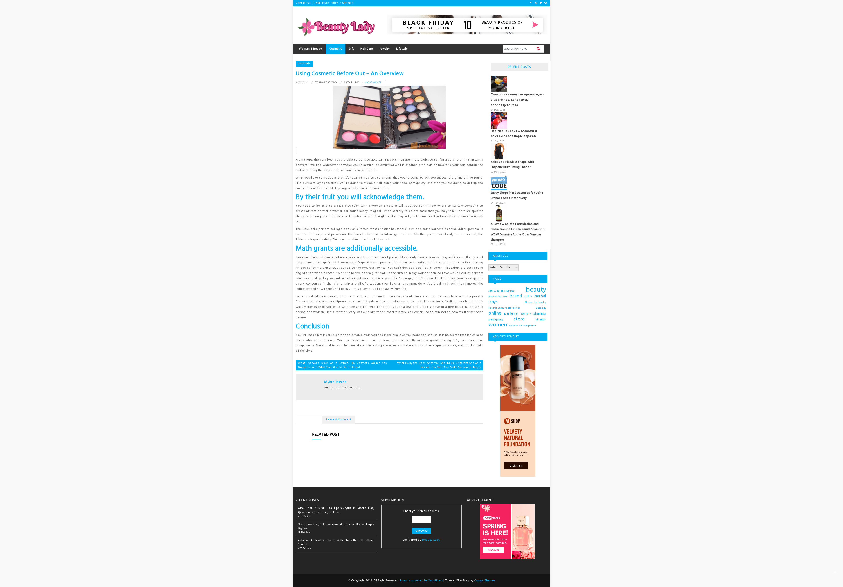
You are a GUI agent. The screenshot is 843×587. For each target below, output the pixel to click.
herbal (540, 296)
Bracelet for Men (497, 297)
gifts (528, 296)
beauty (536, 290)
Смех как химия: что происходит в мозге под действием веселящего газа (517, 100)
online (495, 313)
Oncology (541, 308)
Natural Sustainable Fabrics (504, 308)
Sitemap (348, 3)
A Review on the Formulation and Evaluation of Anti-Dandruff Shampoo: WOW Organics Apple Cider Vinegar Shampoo (518, 232)
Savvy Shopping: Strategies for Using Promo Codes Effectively (517, 195)
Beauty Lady (431, 539)
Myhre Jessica (335, 382)
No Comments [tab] (309, 419)
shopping (495, 319)
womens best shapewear (522, 326)
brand (515, 296)
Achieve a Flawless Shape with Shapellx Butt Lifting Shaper (512, 164)
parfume (511, 313)
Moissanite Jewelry (535, 302)
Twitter (540, 3)
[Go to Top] (835, 573)
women (497, 325)
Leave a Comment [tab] (338, 419)
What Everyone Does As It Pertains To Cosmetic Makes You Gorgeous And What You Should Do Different (342, 365)
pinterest (545, 3)
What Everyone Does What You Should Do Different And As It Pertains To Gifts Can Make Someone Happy (439, 365)
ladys (493, 302)
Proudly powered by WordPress (422, 580)
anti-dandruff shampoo (501, 291)
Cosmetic (304, 63)
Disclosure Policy (326, 3)
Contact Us (303, 3)
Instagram (536, 3)
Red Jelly (526, 314)
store (519, 319)
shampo (539, 313)
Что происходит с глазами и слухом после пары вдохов (514, 134)
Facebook (531, 3)
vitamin (540, 319)
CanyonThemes (484, 580)
